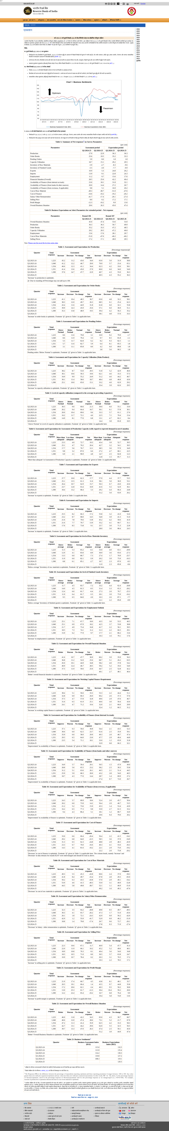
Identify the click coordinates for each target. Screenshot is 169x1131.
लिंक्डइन (133, 1113)
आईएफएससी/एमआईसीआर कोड (80, 1110)
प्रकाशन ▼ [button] (78, 20)
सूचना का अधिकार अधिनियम (102, 1113)
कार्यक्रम (50, 1113)
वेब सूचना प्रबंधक (28, 1127)
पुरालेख (138, 61)
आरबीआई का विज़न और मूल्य (102, 1110)
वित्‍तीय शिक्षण (51, 1119)
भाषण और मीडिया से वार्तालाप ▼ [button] (65, 20)
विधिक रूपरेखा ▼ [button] (88, 20)
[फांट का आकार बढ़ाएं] (109, 4)
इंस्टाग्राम (133, 1110)
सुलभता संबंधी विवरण (117, 1127)
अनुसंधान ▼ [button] (97, 20)
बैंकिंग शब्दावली (29, 1110)
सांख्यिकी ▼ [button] (105, 20)
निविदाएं (97, 1116)
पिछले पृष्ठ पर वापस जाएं (84, 1095)
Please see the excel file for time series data (43, 243)
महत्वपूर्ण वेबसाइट (76, 1113)
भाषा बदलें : (137, 3)
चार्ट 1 (111, 63)
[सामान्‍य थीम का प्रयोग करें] (121, 4)
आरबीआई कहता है (100, 1108)
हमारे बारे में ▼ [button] (33, 20)
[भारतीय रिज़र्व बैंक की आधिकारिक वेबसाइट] (41, 10)
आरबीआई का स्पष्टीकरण (78, 1119)
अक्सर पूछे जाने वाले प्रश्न (55, 1116)
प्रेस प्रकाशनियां (51, 20)
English (143, 3)
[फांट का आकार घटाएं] (114, 4)
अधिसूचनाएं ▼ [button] (42, 20)
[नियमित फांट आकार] (111, 4)
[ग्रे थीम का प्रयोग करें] (124, 4)
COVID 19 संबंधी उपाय (54, 1108)
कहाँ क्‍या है (134, 1123)
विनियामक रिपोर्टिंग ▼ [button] (115, 20)
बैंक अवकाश (28, 1108)
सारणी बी (113, 134)
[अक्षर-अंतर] (106, 4)
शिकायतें (27, 1116)
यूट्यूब (123, 1110)
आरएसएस (124, 1108)
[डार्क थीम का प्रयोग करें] (118, 4)
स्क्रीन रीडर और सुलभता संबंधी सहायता (134, 1127)
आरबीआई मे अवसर (77, 1116)
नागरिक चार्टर (28, 1113)
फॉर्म (73, 1108)
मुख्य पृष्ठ (25, 20)
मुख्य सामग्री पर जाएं (29, 3)
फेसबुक (124, 1113)
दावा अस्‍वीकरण (141, 1123)
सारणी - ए (57, 57)
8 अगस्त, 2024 (44, 1070)
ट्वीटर (132, 1108)
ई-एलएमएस (51, 1110)
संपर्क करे (27, 1119)
